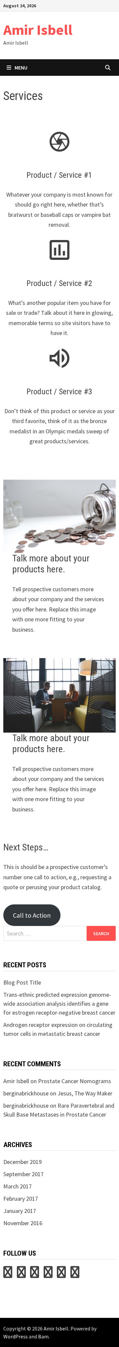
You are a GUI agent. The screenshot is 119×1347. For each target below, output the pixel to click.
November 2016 (22, 1223)
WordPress (15, 1336)
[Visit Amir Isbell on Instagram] (48, 1274)
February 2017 (20, 1198)
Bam (43, 1336)
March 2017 (17, 1186)
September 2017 (23, 1174)
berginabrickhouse (26, 1093)
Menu (21, 67)
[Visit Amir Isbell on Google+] (61, 1274)
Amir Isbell (37, 30)
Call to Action (32, 915)
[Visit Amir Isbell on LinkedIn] (34, 1274)
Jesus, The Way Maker (85, 1093)
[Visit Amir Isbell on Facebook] (74, 1274)
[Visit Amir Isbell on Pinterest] (21, 1274)
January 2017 (19, 1211)
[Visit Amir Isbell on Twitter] (7, 1274)
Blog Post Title (22, 982)
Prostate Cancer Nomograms (74, 1081)
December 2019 (22, 1162)
